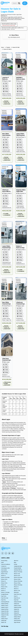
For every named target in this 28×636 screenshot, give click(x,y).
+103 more (12, 29)
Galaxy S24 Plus (4, 609)
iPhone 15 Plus (17, 583)
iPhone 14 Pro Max (18, 585)
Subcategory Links (5, 568)
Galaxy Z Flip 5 (4, 618)
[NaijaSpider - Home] (6, 549)
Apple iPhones (4, 571)
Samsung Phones (5, 601)
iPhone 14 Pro (4, 586)
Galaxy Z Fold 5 (17, 605)
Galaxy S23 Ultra (4, 611)
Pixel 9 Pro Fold (4, 598)
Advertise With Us (18, 570)
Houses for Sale (15, 47)
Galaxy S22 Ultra (4, 613)
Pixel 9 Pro (3, 599)
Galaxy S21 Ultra (4, 614)
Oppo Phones (17, 622)
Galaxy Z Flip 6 (17, 616)
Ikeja (3, 478)
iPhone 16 (3, 581)
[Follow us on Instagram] (6, 553)
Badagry (14, 488)
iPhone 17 (3, 575)
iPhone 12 (16, 588)
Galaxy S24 (16, 609)
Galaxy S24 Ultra (17, 607)
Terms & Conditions (5, 564)
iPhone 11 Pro (17, 590)
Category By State (18, 566)
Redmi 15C (3, 622)
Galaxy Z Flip (17, 618)
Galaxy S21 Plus (17, 614)
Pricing (15, 564)
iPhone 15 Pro (4, 583)
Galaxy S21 (3, 616)
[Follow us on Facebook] (2, 553)
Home (2, 47)
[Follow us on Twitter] (9, 553)
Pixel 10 (15, 596)
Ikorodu (4, 488)
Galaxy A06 (3, 620)
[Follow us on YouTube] (13, 553)
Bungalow (5, 413)
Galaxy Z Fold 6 (4, 605)
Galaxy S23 (16, 611)
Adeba (8, 29)
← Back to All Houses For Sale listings (8, 25)
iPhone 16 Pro (4, 579)
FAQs (2, 562)
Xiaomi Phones (17, 620)
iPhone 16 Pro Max (18, 577)
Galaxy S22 (16, 613)
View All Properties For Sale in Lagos (9, 23)
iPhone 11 (3, 590)
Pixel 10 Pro (3, 596)
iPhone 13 (3, 588)
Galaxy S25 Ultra (17, 601)
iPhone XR (16, 592)
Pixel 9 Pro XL (17, 598)
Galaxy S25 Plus (4, 603)
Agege (4, 482)
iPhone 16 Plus (17, 579)
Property (8, 47)
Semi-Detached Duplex (5, 406)
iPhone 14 (16, 586)
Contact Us (3, 566)
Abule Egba (4, 29)
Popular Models (17, 568)
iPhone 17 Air (17, 573)
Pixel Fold (16, 599)
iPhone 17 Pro (4, 573)
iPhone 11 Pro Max (5, 592)
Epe (8, 488)
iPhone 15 (3, 585)
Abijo (22, 27)
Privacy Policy (4, 560)
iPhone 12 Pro (17, 575)
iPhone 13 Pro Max (5, 577)
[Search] (19, 3)
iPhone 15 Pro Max (18, 581)
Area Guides (4, 570)
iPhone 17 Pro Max (18, 571)
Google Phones (4, 594)
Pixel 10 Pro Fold (17, 594)
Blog (15, 562)
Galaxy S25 (16, 603)
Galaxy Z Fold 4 (4, 607)
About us (16, 560)
